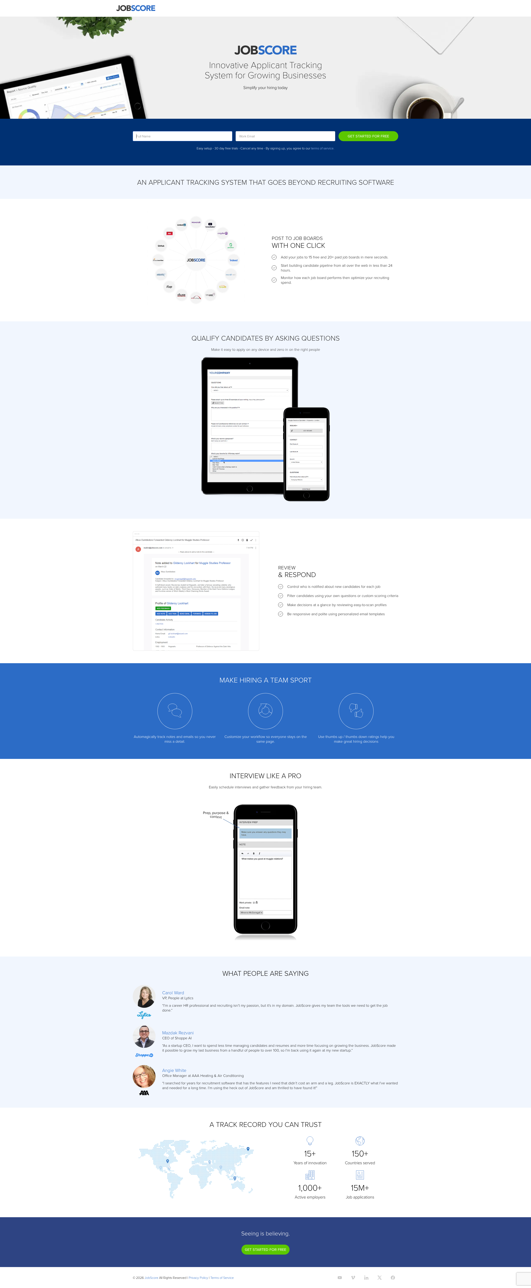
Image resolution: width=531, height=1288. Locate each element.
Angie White (174, 1070)
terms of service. (322, 148)
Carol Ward (173, 992)
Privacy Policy (198, 1277)
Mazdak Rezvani (178, 1032)
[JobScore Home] (135, 8)
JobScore (151, 1277)
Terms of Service (222, 1277)
